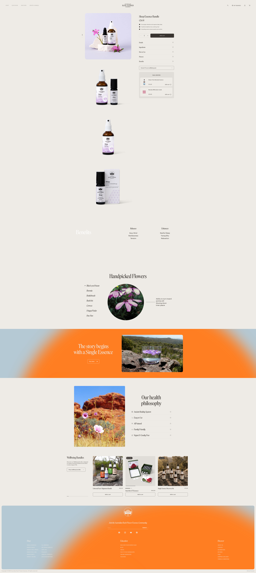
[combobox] (230, 5)
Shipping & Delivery (223, 556)
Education (124, 541)
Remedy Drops (31, 547)
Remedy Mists (30, 554)
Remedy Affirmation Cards (155, 89)
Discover (221, 541)
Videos (122, 549)
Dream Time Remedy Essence (155, 79)
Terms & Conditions (223, 559)
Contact (220, 547)
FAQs (219, 554)
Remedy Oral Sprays (32, 549)
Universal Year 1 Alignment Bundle (102, 488)
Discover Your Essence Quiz (128, 545)
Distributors (221, 549)
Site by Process (250, 570)
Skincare (44, 549)
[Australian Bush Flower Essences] (128, 5)
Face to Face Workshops (127, 552)
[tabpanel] (139, 302)
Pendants (44, 552)
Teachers (123, 556)
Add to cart (162, 35)
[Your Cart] (249, 5)
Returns (220, 552)
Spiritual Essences (47, 554)
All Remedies (45, 545)
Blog (121, 547)
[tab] (95, 286)
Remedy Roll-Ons (32, 552)
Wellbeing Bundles (47, 547)
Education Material (47, 556)
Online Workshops (125, 554)
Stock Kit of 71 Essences (131, 491)
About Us (220, 545)
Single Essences (31, 545)
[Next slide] (121, 471)
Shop (29, 541)
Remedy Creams (31, 556)
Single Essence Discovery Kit (166, 488)
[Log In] (245, 5)
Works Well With (156, 75)
